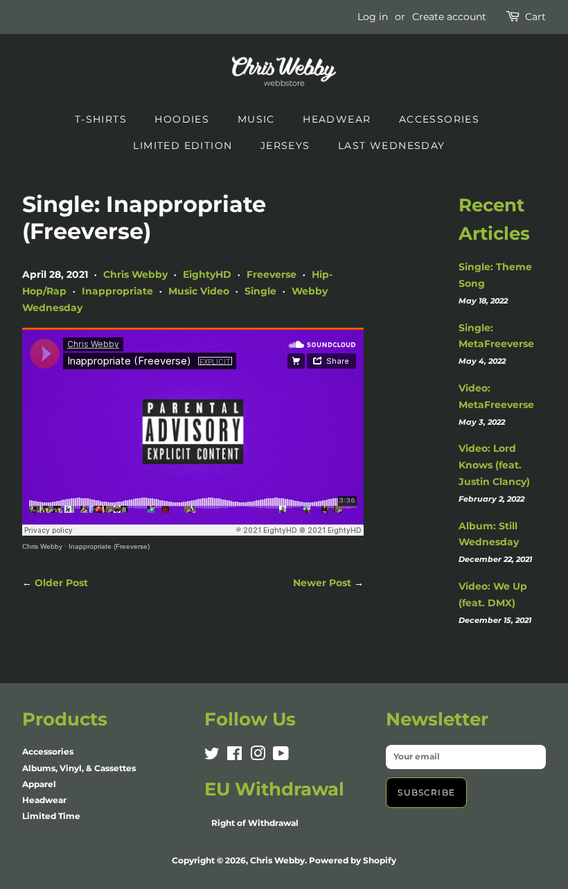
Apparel (39, 784)
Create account (449, 16)
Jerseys (285, 145)
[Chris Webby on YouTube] (281, 756)
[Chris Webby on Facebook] (234, 756)
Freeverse (271, 274)
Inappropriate (117, 291)
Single (260, 291)
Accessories (439, 119)
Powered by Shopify (352, 860)
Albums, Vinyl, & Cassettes (79, 768)
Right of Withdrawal (255, 823)
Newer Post (322, 582)
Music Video (198, 291)
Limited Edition (182, 145)
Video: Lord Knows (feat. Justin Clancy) (494, 465)
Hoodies (181, 119)
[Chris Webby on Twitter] (212, 756)
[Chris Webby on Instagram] (257, 756)
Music (256, 119)
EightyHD (207, 274)
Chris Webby (135, 274)
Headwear (337, 119)
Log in (372, 16)
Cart (535, 16)
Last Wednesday (391, 145)
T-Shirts (101, 119)
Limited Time (51, 816)
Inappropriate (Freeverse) (109, 546)
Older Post (61, 582)
